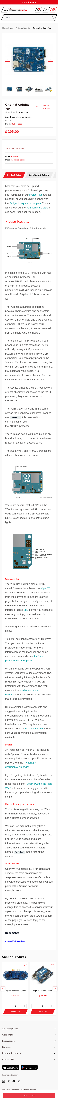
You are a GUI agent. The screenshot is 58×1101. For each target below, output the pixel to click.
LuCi (26, 609)
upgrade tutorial (34, 728)
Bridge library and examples (25, 203)
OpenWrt (46, 588)
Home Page (7, 28)
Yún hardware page (37, 207)
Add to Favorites (46, 107)
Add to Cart (29, 1095)
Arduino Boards (23, 28)
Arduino (28, 117)
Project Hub (36, 194)
